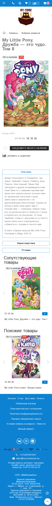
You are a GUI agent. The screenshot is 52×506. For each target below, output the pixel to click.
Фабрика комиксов (30, 33)
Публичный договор (26, 403)
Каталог (12, 398)
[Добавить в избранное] (5, 148)
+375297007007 (27, 455)
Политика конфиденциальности (26, 413)
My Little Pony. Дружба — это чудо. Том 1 (25, 319)
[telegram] (32, 441)
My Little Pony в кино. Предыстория (22, 387)
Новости (41, 423)
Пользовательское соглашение (26, 408)
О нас (20, 398)
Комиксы (13, 33)
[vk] (19, 441)
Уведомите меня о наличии (29, 148)
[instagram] (26, 441)
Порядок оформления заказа (26, 419)
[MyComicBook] (26, 16)
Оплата (40, 398)
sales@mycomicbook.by (27, 458)
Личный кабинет (26, 429)
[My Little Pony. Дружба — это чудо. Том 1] (26, 288)
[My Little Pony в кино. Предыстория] (26, 356)
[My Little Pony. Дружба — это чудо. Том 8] (26, 94)
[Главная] (4, 33)
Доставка (30, 398)
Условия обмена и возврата (21, 423)
